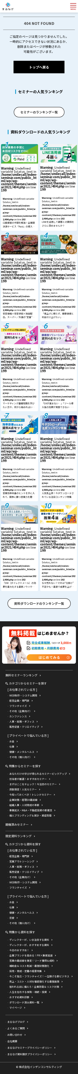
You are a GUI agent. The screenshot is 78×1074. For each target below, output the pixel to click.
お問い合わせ (14, 1034)
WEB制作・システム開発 (23, 695)
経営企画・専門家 (19, 700)
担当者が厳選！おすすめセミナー (28, 779)
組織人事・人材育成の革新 (24, 805)
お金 (11, 741)
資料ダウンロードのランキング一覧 (39, 603)
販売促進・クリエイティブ (24, 726)
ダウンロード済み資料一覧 (24, 1002)
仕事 (11, 746)
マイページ (15, 1007)
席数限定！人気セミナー (23, 789)
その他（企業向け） (20, 711)
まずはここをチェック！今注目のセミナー (33, 784)
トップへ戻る (39, 67)
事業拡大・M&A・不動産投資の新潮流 (30, 810)
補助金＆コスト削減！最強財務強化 (29, 965)
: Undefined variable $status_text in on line (19, 198)
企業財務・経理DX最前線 (23, 799)
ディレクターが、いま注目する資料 (29, 939)
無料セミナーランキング (21, 675)
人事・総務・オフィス (21, 721)
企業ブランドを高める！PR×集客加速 (31, 955)
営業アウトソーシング (21, 861)
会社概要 (12, 1041)
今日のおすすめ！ (19, 950)
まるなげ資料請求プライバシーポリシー (29, 1054)
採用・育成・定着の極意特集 (25, 971)
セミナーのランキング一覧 (39, 112)
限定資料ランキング (18, 836)
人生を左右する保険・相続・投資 (28, 992)
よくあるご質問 (16, 1028)
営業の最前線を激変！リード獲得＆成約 (31, 960)
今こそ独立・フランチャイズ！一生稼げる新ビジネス (39, 976)
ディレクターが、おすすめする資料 (29, 945)
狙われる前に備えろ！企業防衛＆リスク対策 (34, 986)
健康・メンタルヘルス (21, 751)
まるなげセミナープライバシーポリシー (29, 1047)
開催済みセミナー (17, 824)
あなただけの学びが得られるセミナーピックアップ (38, 773)
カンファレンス (18, 716)
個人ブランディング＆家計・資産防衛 (30, 815)
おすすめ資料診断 (19, 997)
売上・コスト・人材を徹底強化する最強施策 (34, 981)
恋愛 (11, 917)
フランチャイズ (18, 706)
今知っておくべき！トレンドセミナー (30, 794)
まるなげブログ (16, 1021)
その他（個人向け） (20, 757)
